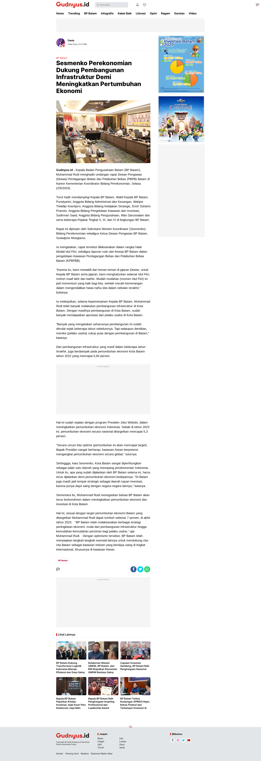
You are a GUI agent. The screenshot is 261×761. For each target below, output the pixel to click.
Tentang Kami (72, 753)
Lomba (122, 741)
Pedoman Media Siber (102, 753)
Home (60, 13)
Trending (74, 13)
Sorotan (179, 13)
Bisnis (100, 738)
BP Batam (90, 13)
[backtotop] (130, 727)
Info (121, 738)
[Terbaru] (137, 5)
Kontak (59, 753)
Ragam (165, 13)
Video (193, 13)
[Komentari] (58, 569)
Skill (100, 744)
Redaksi (85, 753)
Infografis (107, 13)
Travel (101, 747)
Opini (153, 13)
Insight (101, 741)
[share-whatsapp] (147, 569)
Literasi (141, 13)
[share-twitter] (140, 569)
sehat (122, 747)
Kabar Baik (125, 13)
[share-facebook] (133, 569)
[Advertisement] (103, 390)
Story (122, 744)
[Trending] (144, 5)
